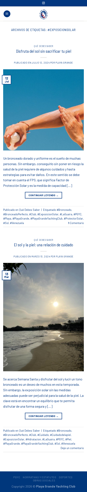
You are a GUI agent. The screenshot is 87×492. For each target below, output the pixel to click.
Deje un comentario (72, 448)
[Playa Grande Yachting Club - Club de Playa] (43, 14)
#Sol (6, 223)
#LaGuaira (66, 214)
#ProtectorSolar (73, 218)
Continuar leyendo (44, 195)
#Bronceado (64, 209)
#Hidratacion (33, 439)
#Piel (68, 439)
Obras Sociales (44, 480)
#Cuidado (43, 435)
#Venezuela (17, 223)
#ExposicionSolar (47, 214)
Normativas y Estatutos (39, 477)
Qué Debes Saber (43, 46)
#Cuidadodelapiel (60, 435)
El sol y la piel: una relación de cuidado (43, 244)
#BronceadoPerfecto (15, 214)
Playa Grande (64, 62)
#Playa (7, 218)
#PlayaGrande (20, 218)
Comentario (76, 223)
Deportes (66, 477)
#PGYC (77, 214)
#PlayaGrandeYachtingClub (46, 218)
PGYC (16, 477)
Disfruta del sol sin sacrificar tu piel (43, 51)
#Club (32, 214)
